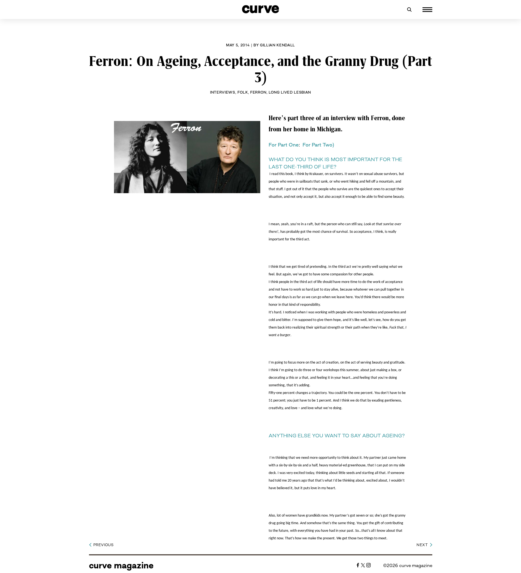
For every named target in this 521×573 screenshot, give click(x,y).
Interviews (222, 92)
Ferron (258, 92)
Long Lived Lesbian (290, 92)
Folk (242, 92)
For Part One (284, 145)
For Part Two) (318, 145)
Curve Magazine (121, 565)
